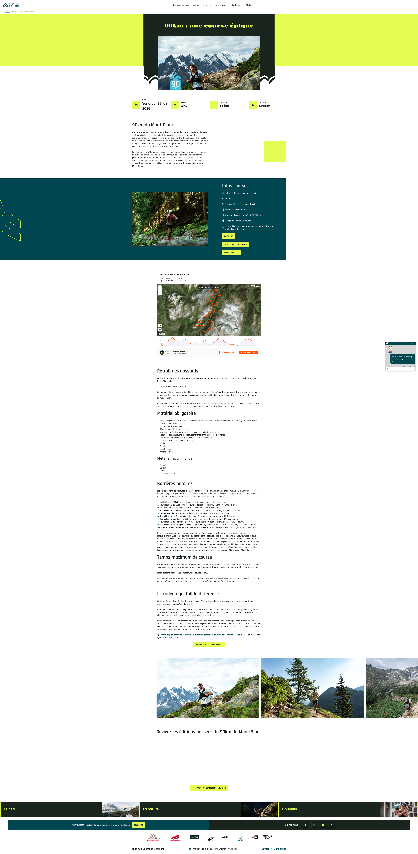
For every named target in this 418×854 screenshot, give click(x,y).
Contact (265, 848)
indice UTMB (146, 160)
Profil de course (231, 252)
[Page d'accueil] (11, 5)
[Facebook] (305, 825)
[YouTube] (323, 825)
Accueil (7, 12)
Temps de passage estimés (235, 244)
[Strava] (331, 825)
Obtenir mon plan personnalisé (209, 644)
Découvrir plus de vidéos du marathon (209, 788)
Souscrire (138, 825)
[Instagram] (314, 825)
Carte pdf (228, 236)
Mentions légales (278, 848)
